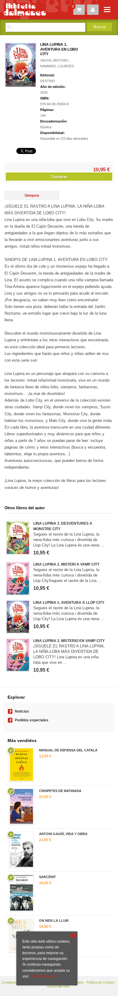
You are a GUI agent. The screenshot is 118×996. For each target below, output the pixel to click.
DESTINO (47, 81)
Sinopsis (32, 195)
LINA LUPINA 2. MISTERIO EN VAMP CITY (69, 641)
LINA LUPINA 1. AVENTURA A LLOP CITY (68, 602)
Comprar (59, 176)
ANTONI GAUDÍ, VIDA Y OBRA (63, 834)
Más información (43, 976)
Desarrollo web (58, 986)
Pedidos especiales (31, 720)
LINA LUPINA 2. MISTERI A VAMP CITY (66, 564)
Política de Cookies (101, 982)
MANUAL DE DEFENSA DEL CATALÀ (68, 750)
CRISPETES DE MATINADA (60, 791)
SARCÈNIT (47, 877)
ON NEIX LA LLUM (53, 920)
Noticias (22, 711)
